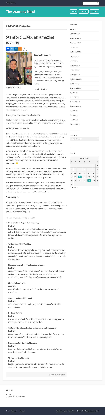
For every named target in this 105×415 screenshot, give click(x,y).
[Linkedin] (16, 49)
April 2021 (73, 120)
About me (84, 11)
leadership (54, 375)
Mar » (75, 187)
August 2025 (73, 56)
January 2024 (74, 74)
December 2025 (74, 38)
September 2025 (75, 52)
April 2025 (73, 61)
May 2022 (72, 93)
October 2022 (74, 84)
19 (79, 177)
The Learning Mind (20, 11)
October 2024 (74, 70)
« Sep (71, 187)
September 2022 (75, 88)
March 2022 (73, 97)
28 (89, 180)
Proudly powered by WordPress (66, 411)
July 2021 (72, 111)
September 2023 (75, 79)
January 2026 (74, 34)
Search (97, 3)
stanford (62, 375)
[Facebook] (8, 49)
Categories (73, 135)
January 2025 (74, 65)
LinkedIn (94, 11)
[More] (20, 49)
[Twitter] (12, 49)
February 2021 (74, 124)
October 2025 (74, 47)
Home (74, 11)
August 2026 (73, 29)
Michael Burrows (94, 411)
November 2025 (74, 43)
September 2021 (75, 106)
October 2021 (74, 102)
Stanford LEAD (39, 63)
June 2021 (73, 115)
